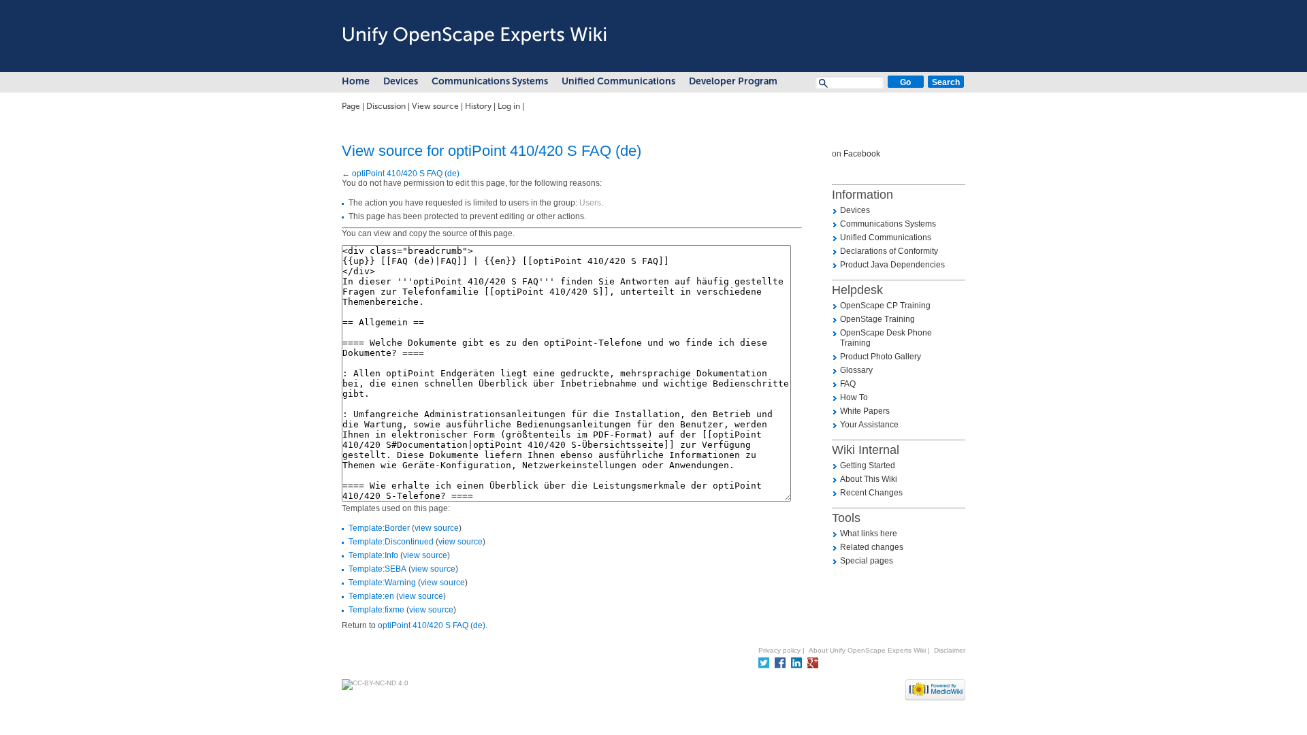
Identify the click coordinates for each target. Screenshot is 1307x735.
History (478, 106)
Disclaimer (949, 650)
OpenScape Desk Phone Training (886, 338)
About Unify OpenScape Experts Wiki (867, 650)
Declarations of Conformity (889, 251)
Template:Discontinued (391, 541)
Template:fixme (376, 610)
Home (356, 81)
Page (351, 106)
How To (854, 397)
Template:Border (379, 528)
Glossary (856, 370)
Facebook (861, 154)
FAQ (848, 384)
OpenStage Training (877, 319)
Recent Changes (871, 492)
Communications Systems (490, 81)
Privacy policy (779, 650)
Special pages (866, 561)
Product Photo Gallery (880, 356)
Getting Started (867, 465)
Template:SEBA (377, 569)
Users (590, 203)
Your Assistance (869, 424)
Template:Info (373, 555)
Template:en (371, 596)
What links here (868, 533)
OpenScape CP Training (885, 305)
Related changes (871, 547)
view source (437, 528)
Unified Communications (618, 81)
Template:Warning (382, 582)
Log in (509, 106)
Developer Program (733, 81)
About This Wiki (868, 479)
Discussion (386, 106)
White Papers (865, 411)
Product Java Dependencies (892, 265)
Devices (400, 81)
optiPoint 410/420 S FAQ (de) (405, 173)
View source (435, 106)
